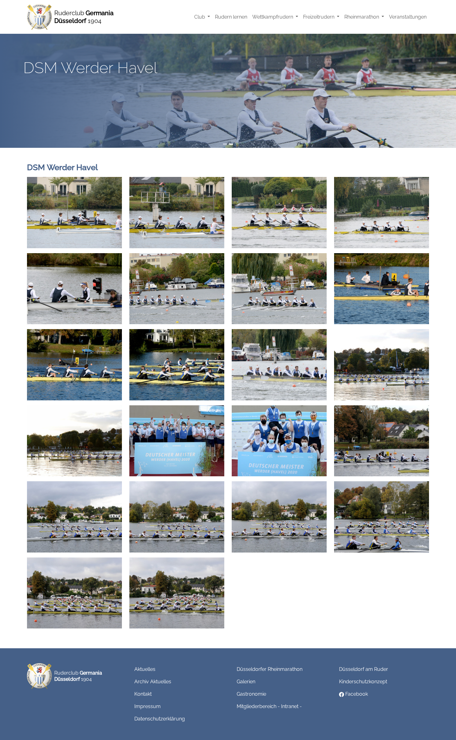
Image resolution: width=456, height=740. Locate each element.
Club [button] (200, 17)
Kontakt (143, 694)
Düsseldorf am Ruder (363, 669)
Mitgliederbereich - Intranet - (269, 706)
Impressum (147, 706)
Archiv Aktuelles (152, 682)
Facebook (356, 694)
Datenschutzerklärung (159, 719)
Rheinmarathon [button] (362, 17)
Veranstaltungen (408, 17)
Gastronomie (251, 694)
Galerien (246, 682)
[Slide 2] (231, 144)
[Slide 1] (225, 144)
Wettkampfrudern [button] (273, 17)
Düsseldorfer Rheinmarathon (269, 669)
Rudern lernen (231, 17)
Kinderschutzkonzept (363, 682)
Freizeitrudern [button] (319, 17)
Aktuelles (144, 669)
